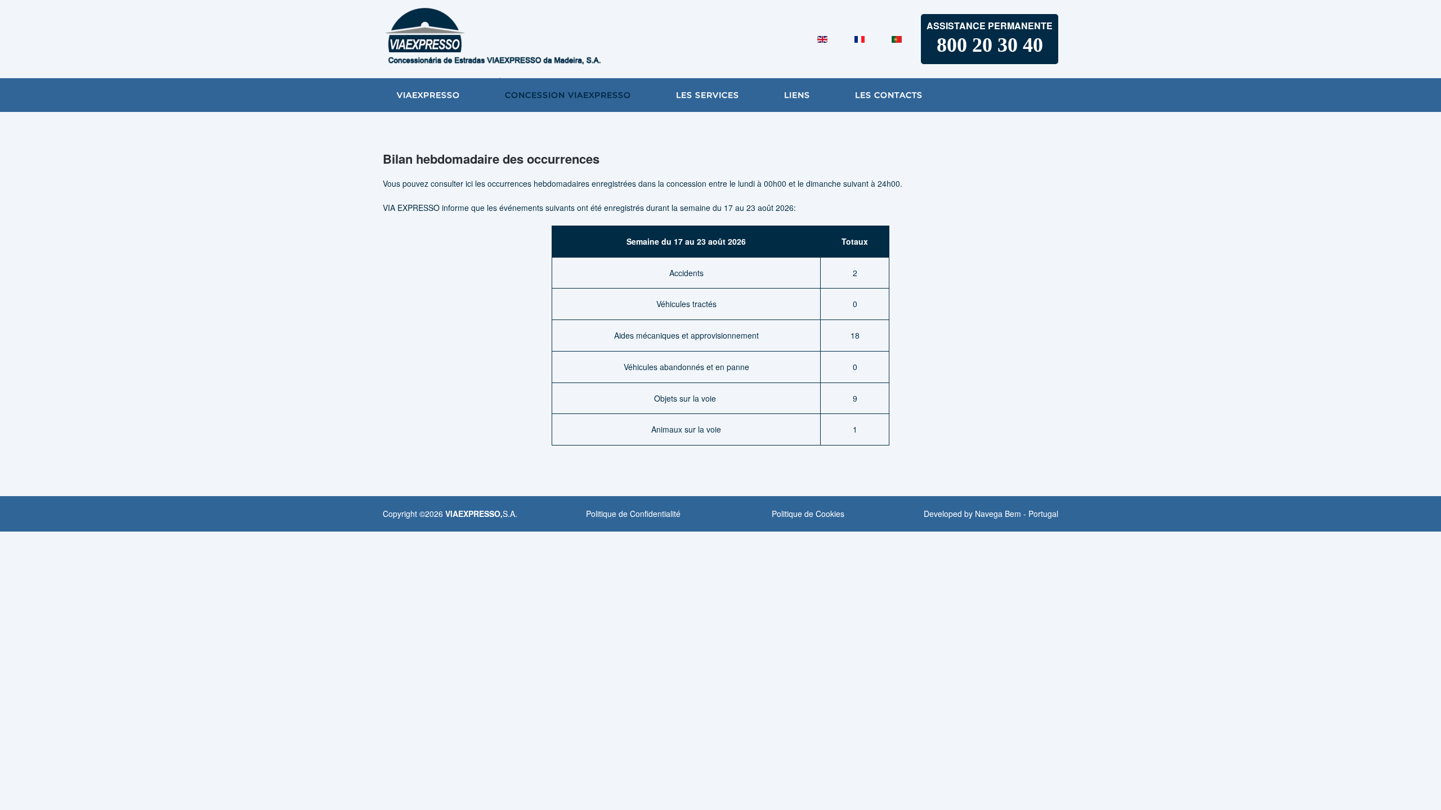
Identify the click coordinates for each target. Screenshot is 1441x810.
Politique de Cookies (808, 513)
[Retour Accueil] (523, 39)
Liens (797, 95)
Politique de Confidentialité (633, 513)
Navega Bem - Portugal (1016, 513)
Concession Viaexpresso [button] (568, 95)
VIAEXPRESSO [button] (428, 95)
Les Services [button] (707, 95)
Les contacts (889, 95)
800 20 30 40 (990, 45)
